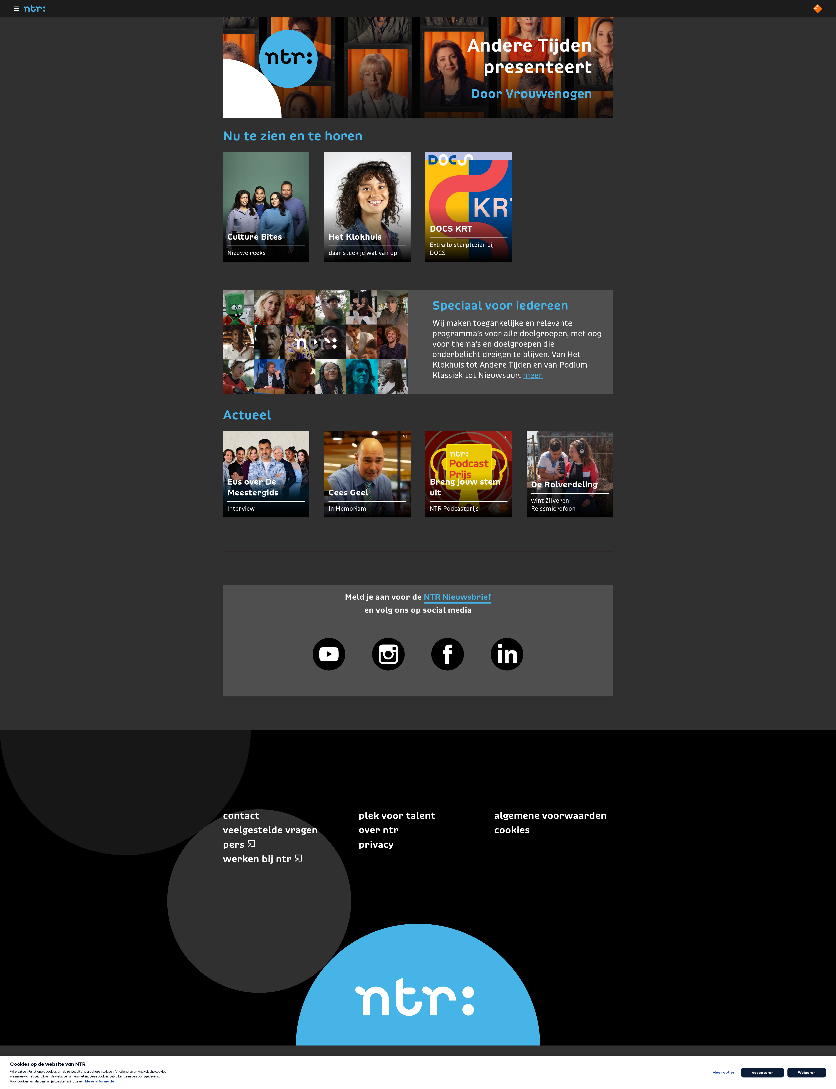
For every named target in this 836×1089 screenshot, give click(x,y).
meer (533, 375)
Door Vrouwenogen (531, 93)
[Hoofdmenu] (16, 8)
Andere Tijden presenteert (529, 56)
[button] (315, 342)
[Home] (34, 10)
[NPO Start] (817, 12)
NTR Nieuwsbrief (457, 597)
